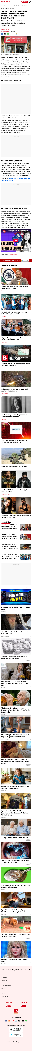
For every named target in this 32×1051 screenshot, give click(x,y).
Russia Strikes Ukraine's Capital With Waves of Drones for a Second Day (9, 546)
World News (4, 290)
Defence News (4, 393)
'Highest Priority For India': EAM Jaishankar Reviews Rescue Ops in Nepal (14, 339)
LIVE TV (25, 2)
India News (3, 316)
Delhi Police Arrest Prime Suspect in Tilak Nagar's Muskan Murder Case (16, 516)
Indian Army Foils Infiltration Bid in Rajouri (14, 466)
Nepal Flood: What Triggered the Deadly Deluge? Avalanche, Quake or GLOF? (15, 364)
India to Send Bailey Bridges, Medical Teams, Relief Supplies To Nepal (14, 287)
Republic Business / (9, 5)
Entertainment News (5, 494)
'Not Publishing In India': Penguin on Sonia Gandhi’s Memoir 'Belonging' (14, 416)
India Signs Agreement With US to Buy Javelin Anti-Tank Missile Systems (15, 390)
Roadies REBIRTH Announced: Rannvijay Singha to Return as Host (16, 491)
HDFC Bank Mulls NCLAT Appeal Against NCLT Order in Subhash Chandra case (15, 441)
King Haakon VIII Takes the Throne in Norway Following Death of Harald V (10, 527)
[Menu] (30, 2)
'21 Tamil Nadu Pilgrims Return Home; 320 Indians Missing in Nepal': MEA (14, 313)
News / (2, 5)
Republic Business (5, 31)
